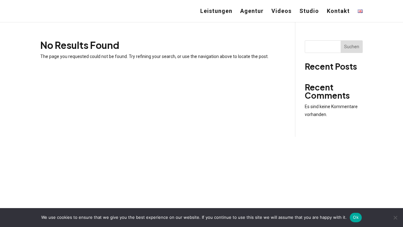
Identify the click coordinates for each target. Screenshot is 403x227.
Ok (356, 217)
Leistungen (216, 11)
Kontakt (338, 11)
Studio (309, 11)
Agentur (252, 11)
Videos (281, 11)
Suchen (351, 46)
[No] (395, 217)
